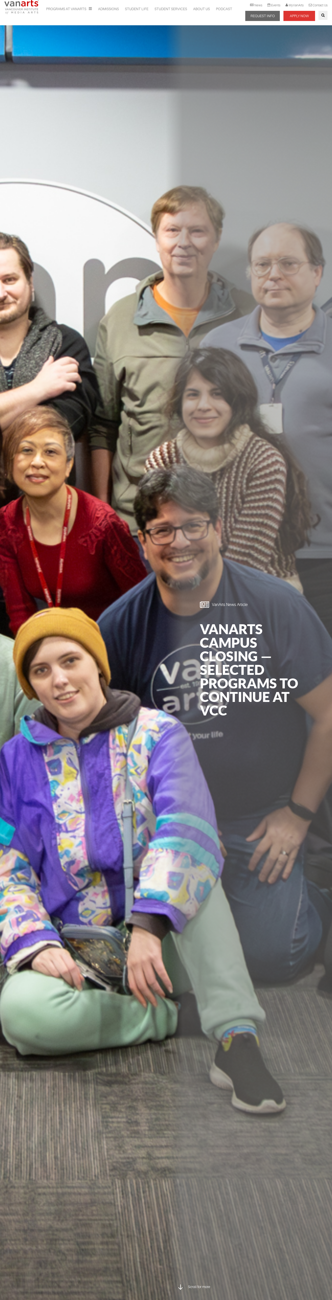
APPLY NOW (299, 16)
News (258, 5)
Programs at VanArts (66, 9)
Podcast (224, 9)
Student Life (136, 9)
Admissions (108, 9)
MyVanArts (296, 5)
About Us (201, 9)
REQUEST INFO (262, 16)
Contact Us (320, 5)
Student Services (170, 9)
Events (275, 5)
